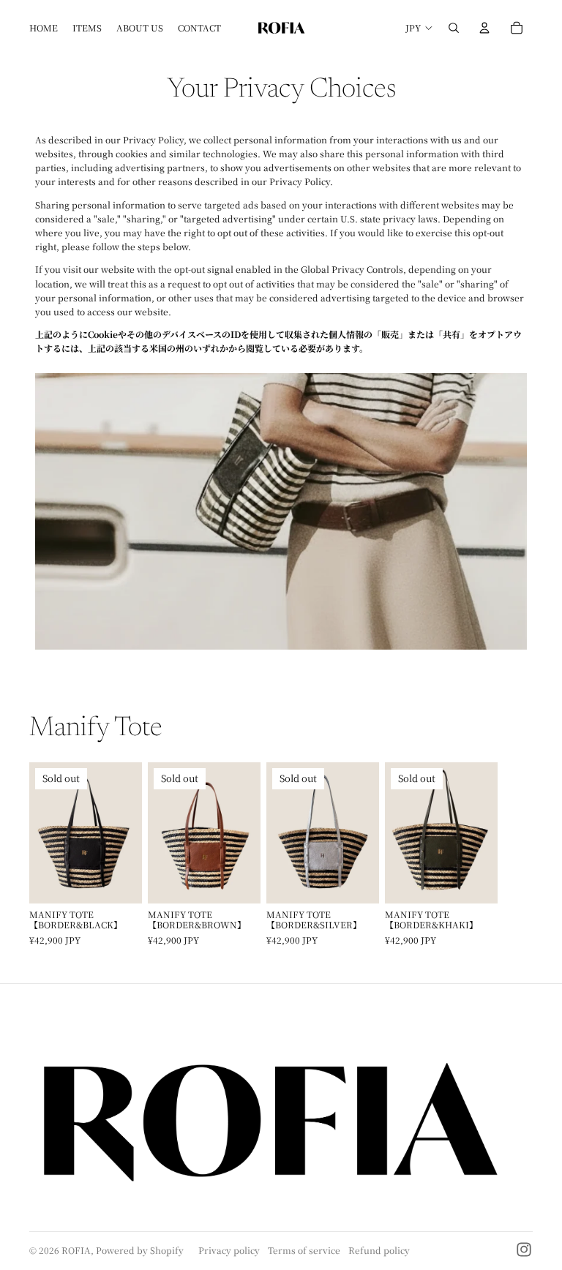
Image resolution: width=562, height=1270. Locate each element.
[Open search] (454, 28)
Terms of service (304, 1250)
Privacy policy (229, 1250)
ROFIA (76, 1250)
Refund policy (379, 1250)
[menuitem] (43, 28)
